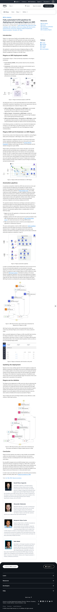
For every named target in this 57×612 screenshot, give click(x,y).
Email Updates (45, 49)
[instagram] (45, 601)
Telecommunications (16, 478)
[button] (48, 5)
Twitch (43, 47)
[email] (38, 604)
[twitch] (47, 601)
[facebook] (40, 601)
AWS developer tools (23, 190)
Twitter (43, 42)
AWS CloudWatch (32, 226)
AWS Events (43, 25)
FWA (8, 478)
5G (6, 478)
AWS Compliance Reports (46, 29)
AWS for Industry (44, 23)
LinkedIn (44, 46)
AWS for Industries (7, 17)
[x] (38, 601)
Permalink (15, 30)
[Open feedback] (55, 306)
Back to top (27, 597)
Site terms (9, 606)
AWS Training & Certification (47, 26)
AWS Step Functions (13, 272)
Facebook (44, 44)
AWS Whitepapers (44, 28)
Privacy (4, 606)
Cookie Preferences (17, 606)
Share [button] (21, 30)
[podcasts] (51, 601)
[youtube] (49, 601)
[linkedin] (43, 601)
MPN (11, 478)
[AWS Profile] (53, 2)
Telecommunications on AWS (24, 474)
